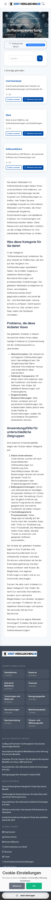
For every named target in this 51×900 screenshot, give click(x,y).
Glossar (8, 852)
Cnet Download (13, 81)
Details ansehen (13, 99)
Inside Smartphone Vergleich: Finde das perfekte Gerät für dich (25, 818)
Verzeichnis (22, 19)
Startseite (10, 19)
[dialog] (25, 879)
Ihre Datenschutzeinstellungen (19, 862)
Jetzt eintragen (27, 895)
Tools (7, 857)
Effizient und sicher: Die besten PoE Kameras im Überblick (24, 810)
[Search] (43, 4)
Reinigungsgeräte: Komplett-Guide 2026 (21, 774)
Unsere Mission (11, 842)
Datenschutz (10, 837)
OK (34, 886)
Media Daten (10, 867)
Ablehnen (17, 886)
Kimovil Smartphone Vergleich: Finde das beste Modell (24, 787)
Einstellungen (25, 881)
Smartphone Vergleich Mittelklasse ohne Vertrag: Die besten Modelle (25, 752)
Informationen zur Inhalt (15, 847)
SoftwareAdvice (14, 149)
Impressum (9, 832)
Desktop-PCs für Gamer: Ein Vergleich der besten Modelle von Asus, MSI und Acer (25, 760)
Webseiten (35, 19)
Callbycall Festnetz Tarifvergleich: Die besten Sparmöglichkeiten (23, 745)
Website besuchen (34, 99)
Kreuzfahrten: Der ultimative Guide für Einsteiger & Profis (25, 768)
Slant (8, 115)
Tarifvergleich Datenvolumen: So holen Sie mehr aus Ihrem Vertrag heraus (24, 795)
